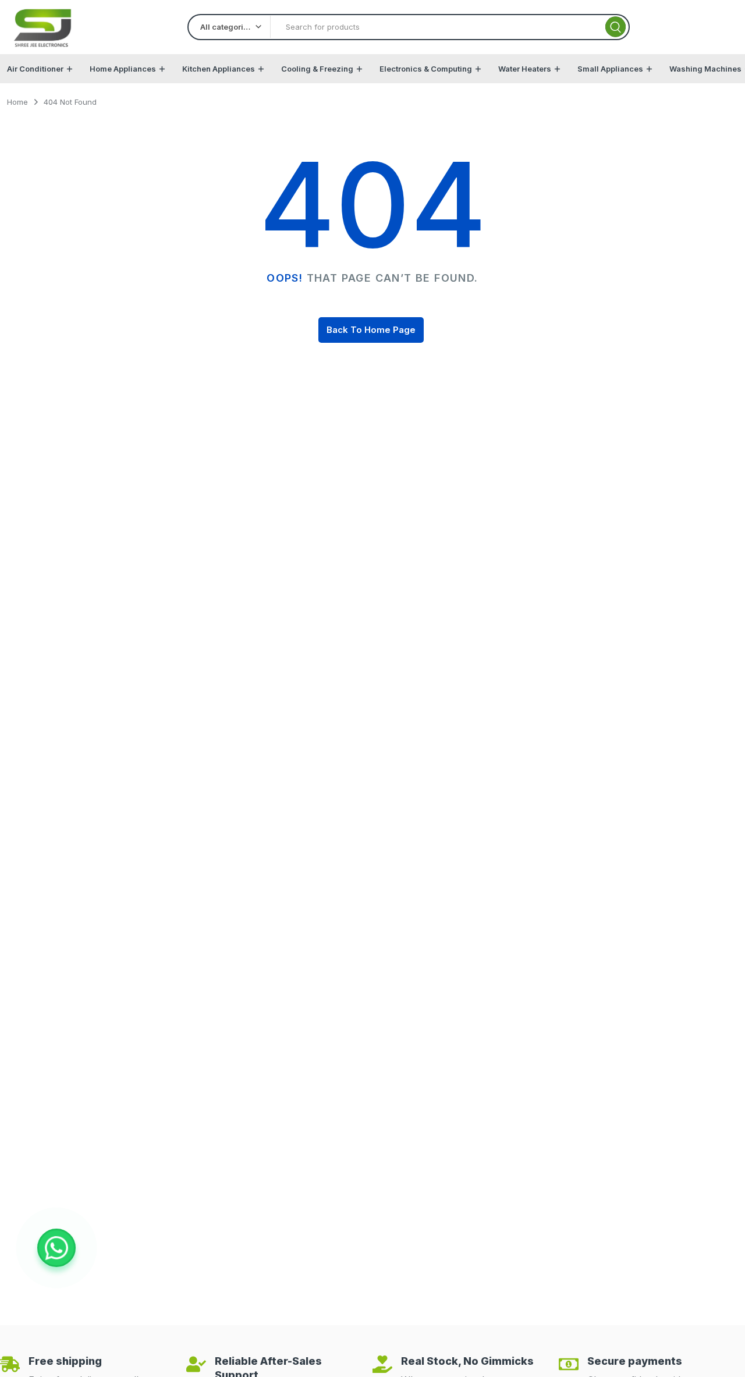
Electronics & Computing (425, 68)
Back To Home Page (371, 329)
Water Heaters (524, 68)
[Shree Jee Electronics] (43, 27)
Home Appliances (123, 68)
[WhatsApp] (56, 1248)
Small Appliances (610, 68)
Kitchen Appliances (218, 68)
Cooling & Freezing (317, 68)
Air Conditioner (35, 68)
